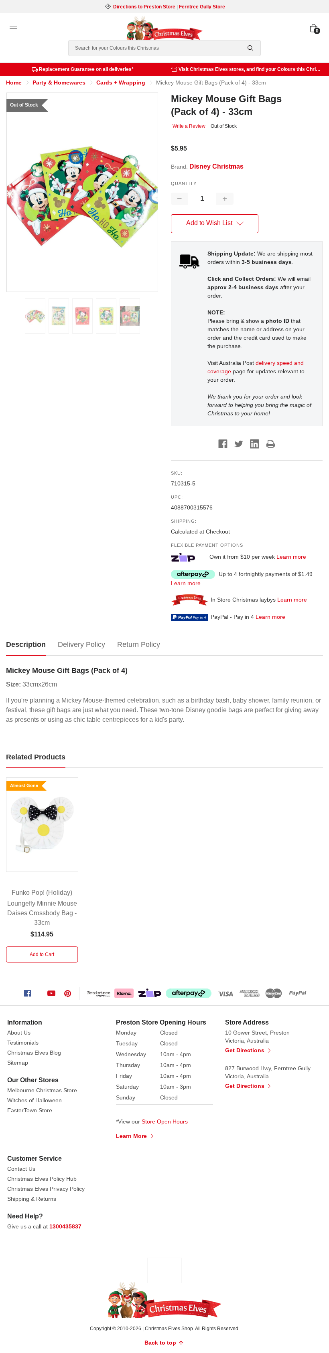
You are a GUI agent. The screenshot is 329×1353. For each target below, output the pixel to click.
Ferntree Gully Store (202, 7)
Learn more (291, 557)
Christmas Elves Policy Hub (42, 1179)
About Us (18, 1032)
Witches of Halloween (34, 1100)
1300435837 (65, 1226)
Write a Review (189, 126)
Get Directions (245, 1050)
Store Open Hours (165, 1121)
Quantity (184, 183)
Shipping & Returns (31, 1199)
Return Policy (138, 644)
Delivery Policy (81, 644)
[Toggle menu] (13, 28)
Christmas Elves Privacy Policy (46, 1189)
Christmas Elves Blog (34, 1052)
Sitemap (17, 1062)
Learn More (132, 1136)
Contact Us (21, 1169)
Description (26, 644)
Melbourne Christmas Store (42, 1090)
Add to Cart (42, 954)
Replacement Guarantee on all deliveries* (86, 69)
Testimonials (23, 1042)
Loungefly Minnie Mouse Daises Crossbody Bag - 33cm (42, 913)
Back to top (161, 1342)
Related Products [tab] (35, 757)
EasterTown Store (29, 1110)
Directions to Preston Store (144, 7)
